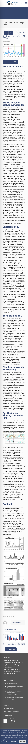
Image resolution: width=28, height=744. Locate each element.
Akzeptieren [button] (22, 741)
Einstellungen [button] (13, 741)
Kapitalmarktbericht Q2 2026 (14, 644)
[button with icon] (5, 721)
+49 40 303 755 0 (10, 708)
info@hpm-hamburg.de (13, 711)
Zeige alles (21, 32)
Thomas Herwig (16, 622)
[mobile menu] (26, 3)
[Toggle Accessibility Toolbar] (4, 740)
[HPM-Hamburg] (14, 3)
